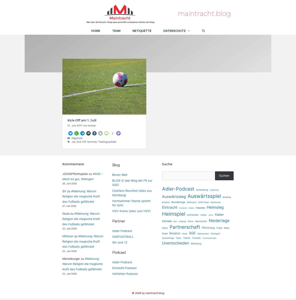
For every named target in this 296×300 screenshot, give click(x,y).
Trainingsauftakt (107, 141)
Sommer (92, 141)
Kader (219, 214)
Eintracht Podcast (124, 268)
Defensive (191, 202)
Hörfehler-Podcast (125, 274)
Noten (165, 228)
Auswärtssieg (174, 196)
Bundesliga (178, 202)
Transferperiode (209, 238)
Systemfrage (168, 238)
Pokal (219, 227)
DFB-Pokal (203, 202)
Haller (191, 208)
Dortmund (215, 202)
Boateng (227, 197)
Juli (73, 141)
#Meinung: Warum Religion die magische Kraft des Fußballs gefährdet (81, 196)
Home (95, 30)
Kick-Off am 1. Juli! (81, 120)
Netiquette (142, 30)
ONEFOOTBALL (123, 236)
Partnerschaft (185, 227)
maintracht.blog (204, 13)
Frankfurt (183, 208)
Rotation (175, 233)
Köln (175, 221)
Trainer (186, 238)
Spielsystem (203, 233)
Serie (184, 233)
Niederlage (219, 220)
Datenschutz (174, 30)
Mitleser (67, 236)
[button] (70, 133)
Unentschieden (175, 243)
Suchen (224, 175)
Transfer (196, 238)
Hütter (204, 215)
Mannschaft (201, 221)
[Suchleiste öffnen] (203, 31)
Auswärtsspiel (204, 196)
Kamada (167, 221)
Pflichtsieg (208, 227)
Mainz (190, 221)
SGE (192, 233)
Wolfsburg (196, 243)
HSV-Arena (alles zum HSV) (131, 211)
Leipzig (182, 221)
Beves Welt (119, 175)
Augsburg (214, 190)
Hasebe (200, 207)
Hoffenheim (193, 215)
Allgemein (77, 138)
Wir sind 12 (119, 242)
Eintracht (169, 207)
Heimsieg (215, 207)
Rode (165, 233)
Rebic (227, 228)
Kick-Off (81, 141)
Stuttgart (215, 233)
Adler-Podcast (122, 231)
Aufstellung (202, 189)
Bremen (166, 202)
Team (116, 30)
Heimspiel (173, 214)
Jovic (210, 215)
